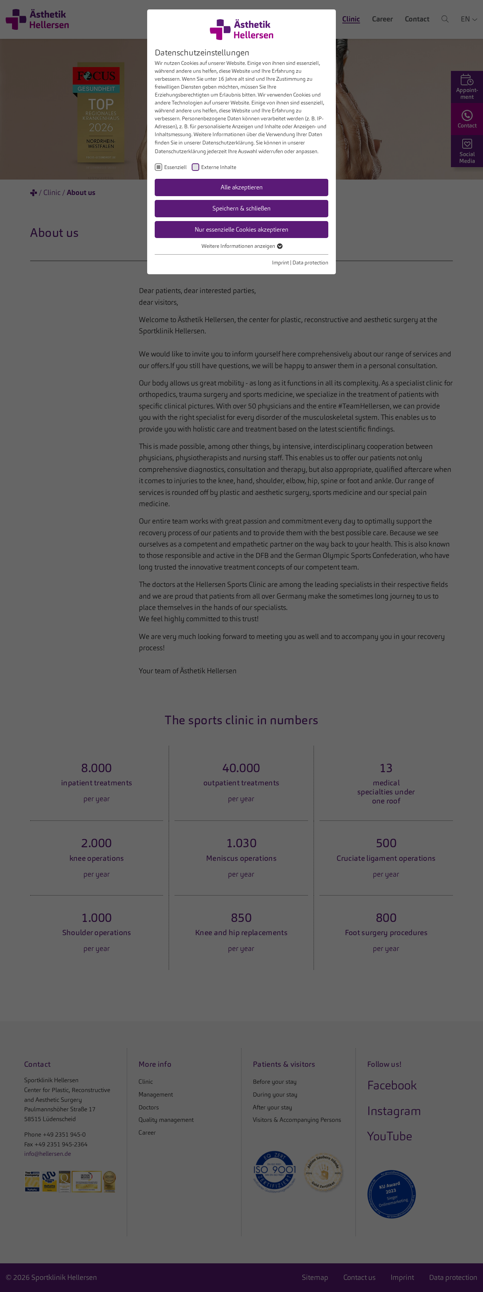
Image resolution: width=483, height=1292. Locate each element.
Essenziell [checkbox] (175, 167)
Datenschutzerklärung (228, 142)
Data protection (310, 262)
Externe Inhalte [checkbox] (218, 167)
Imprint (280, 262)
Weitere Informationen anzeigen (239, 246)
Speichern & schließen (241, 208)
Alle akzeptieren (242, 187)
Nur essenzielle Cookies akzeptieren (241, 230)
